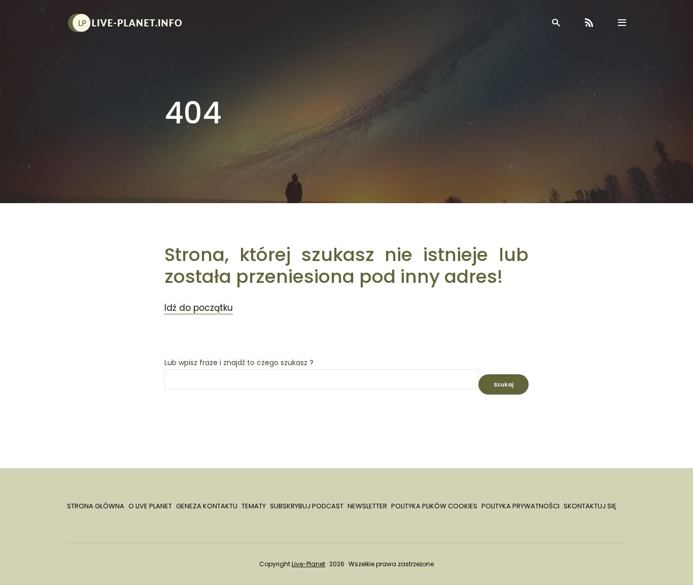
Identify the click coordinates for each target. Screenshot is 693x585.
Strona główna (95, 506)
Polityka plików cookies (434, 506)
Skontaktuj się (590, 506)
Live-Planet (308, 564)
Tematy (253, 506)
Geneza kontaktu (206, 506)
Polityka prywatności (520, 506)
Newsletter (367, 506)
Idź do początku (198, 308)
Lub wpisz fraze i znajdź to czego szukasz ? (239, 363)
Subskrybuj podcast (306, 506)
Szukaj (503, 384)
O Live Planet (150, 506)
